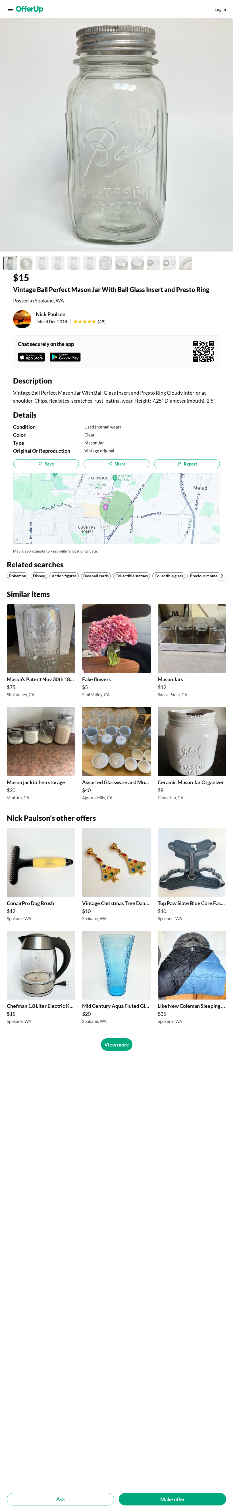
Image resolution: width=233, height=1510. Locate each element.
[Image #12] (185, 263)
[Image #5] (74, 263)
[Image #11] (169, 263)
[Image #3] (42, 263)
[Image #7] (106, 263)
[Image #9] (137, 263)
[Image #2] (26, 263)
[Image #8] (121, 263)
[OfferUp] (29, 9)
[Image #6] (90, 263)
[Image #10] (153, 263)
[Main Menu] (10, 9)
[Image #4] (58, 263)
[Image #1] (10, 263)
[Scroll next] (221, 575)
